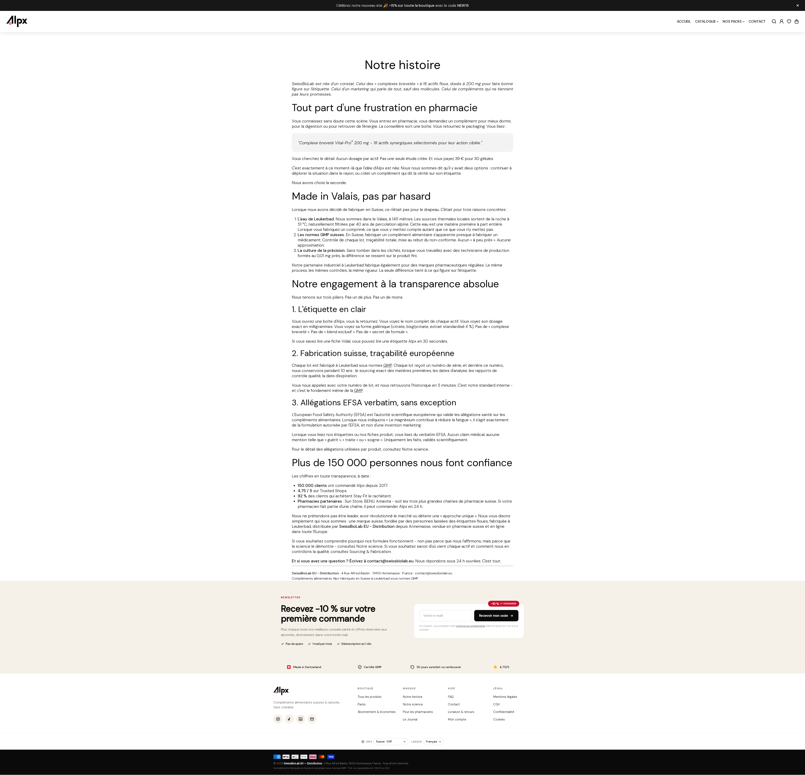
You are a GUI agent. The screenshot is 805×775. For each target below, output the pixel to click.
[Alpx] (16, 21)
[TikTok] (289, 719)
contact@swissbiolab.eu (390, 561)
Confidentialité (503, 712)
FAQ (451, 697)
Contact (454, 704)
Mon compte (457, 719)
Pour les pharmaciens (418, 712)
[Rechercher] (774, 21)
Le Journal (410, 719)
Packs (362, 704)
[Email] (312, 719)
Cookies (499, 719)
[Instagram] (278, 719)
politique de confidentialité (470, 626)
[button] (797, 21)
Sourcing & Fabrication (370, 551)
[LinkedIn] (300, 719)
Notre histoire (412, 697)
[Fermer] (797, 5)
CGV (496, 704)
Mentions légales (505, 697)
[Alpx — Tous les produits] (281, 691)
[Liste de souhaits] (789, 21)
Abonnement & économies (377, 712)
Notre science (415, 449)
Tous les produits (370, 697)
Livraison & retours (461, 712)
